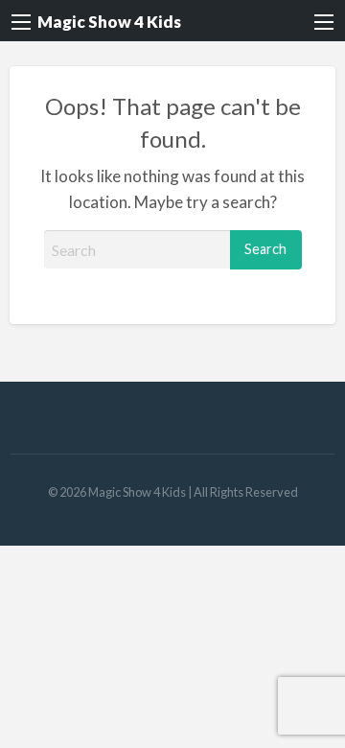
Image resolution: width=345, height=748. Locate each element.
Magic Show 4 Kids (109, 22)
